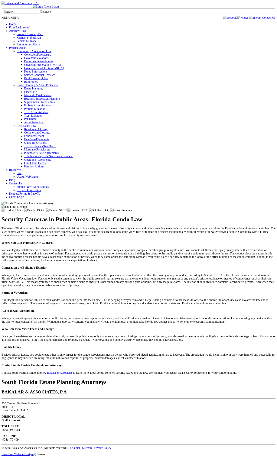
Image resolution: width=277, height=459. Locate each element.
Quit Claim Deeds (35, 163)
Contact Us (268, 17)
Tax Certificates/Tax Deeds (40, 146)
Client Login (51, 6)
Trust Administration (36, 112)
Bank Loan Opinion (36, 78)
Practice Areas (17, 47)
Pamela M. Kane (27, 41)
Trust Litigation (33, 115)
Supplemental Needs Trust (39, 102)
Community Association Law (34, 51)
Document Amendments (38, 61)
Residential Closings (36, 129)
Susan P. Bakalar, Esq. (30, 34)
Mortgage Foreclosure (37, 149)
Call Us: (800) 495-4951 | (17, 6)
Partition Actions (34, 166)
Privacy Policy (102, 447)
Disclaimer (73, 447)
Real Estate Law (26, 125)
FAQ (20, 173)
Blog (12, 180)
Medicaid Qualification (37, 95)
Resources (15, 169)
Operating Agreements (37, 159)
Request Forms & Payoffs (24, 193)
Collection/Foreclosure (37, 54)
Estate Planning (33, 88)
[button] (11, 17)
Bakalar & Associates (59, 372)
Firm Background (19, 27)
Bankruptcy (31, 81)
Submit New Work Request (33, 186)
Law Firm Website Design (17, 454)
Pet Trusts (30, 119)
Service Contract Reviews (39, 74)
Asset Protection (34, 122)
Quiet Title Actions (35, 142)
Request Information (29, 190)
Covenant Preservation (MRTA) (43, 64)
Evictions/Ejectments (36, 139)
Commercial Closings (37, 132)
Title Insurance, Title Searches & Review (48, 156)
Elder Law (30, 91)
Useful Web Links (27, 176)
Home (12, 24)
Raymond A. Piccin (28, 44)
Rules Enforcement (35, 71)
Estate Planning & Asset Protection (37, 85)
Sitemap (87, 447)
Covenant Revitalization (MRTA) (44, 68)
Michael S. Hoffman (29, 37)
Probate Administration (37, 105)
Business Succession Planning (42, 98)
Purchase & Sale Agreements (41, 152)
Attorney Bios (17, 30)
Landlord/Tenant (34, 135)
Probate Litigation (34, 108)
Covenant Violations (36, 58)
